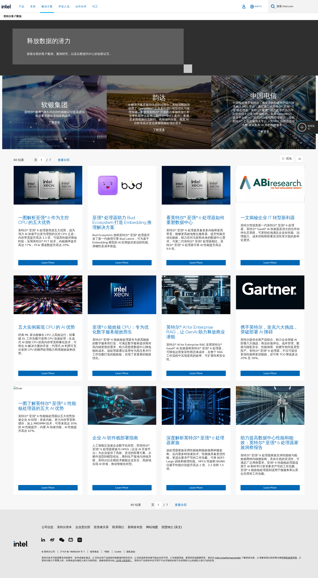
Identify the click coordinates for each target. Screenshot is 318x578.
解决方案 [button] (47, 6)
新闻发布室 (135, 527)
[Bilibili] (71, 540)
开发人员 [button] (64, 6)
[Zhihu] (80, 540)
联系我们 (118, 527)
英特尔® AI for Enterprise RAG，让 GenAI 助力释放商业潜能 (195, 332)
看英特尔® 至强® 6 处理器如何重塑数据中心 (195, 220)
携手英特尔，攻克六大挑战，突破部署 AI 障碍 (269, 329)
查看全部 (64, 160)
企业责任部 (82, 527)
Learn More (47, 262)
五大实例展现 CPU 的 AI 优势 (46, 327)
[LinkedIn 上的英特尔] (43, 540)
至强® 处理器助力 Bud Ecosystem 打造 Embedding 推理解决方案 (122, 222)
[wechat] (61, 540)
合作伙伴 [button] (80, 6)
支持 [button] (33, 6)
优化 (288, 158)
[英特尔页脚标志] (21, 543)
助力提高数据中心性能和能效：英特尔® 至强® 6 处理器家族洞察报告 (269, 442)
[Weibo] (52, 540)
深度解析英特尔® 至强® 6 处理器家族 (195, 440)
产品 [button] (21, 6)
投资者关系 (101, 527)
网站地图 (152, 527)
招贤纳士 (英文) (172, 527)
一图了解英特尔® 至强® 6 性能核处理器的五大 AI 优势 (47, 405)
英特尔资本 (64, 527)
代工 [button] (95, 6)
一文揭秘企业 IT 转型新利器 (268, 217)
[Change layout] (299, 158)
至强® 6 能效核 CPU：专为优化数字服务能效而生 (120, 329)
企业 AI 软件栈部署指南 (115, 437)
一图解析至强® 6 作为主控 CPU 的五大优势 (43, 220)
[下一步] (54, 160)
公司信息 (47, 527)
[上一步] (30, 160)
